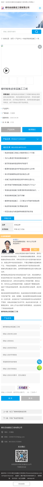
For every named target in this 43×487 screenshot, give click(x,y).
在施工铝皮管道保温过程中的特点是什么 (20, 179)
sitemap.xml (30, 478)
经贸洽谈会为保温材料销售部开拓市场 (19, 211)
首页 (12, 38)
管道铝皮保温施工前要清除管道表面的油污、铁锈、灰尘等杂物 (23, 190)
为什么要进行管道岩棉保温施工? (17, 158)
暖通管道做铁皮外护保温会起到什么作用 (20, 169)
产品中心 (18, 38)
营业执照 (21, 484)
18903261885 (39, 361)
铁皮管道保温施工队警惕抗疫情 (16, 206)
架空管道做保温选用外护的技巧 (16, 163)
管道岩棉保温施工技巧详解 (15, 195)
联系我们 (32, 129)
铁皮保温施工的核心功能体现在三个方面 (20, 153)
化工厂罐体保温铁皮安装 (17, 411)
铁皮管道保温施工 (29, 38)
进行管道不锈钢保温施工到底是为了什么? (20, 185)
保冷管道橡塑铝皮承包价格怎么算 (17, 174)
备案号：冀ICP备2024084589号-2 (25, 476)
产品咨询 (10, 129)
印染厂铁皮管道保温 (16, 418)
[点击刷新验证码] (22, 388)
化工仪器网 (22, 478)
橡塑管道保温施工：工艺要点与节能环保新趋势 (22, 201)
